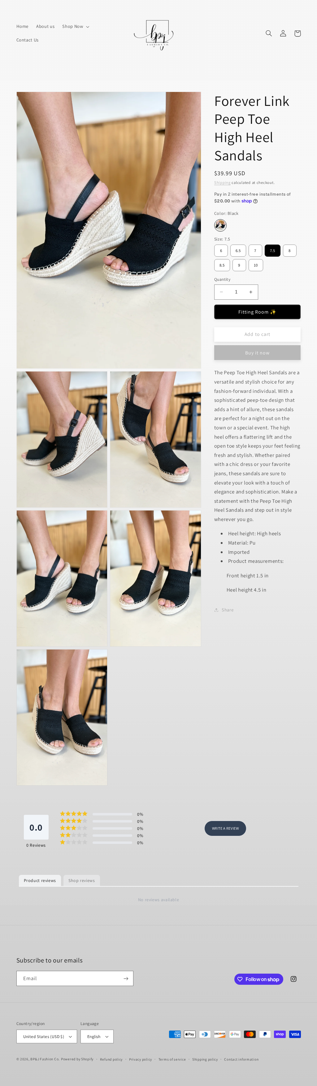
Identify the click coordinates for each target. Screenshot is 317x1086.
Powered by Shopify (77, 1059)
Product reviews (40, 880)
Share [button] (227, 610)
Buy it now (257, 353)
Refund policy (111, 1059)
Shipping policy (205, 1059)
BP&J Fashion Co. (45, 1059)
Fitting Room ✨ (257, 312)
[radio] (220, 225)
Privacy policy (140, 1059)
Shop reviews (81, 880)
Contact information (241, 1059)
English (94, 1036)
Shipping (222, 182)
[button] (75, 26)
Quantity (222, 279)
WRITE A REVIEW (225, 828)
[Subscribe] (126, 978)
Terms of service (172, 1059)
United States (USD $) (43, 1036)
